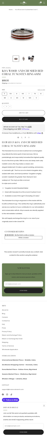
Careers (5, 317)
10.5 (30, 98)
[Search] (44, 3)
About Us (5, 310)
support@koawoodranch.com (13, 389)
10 (23, 98)
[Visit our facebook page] (3, 394)
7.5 (35, 94)
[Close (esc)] (44, 406)
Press (4, 328)
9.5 (17, 98)
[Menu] (3, 3)
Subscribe (23, 432)
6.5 (23, 94)
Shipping (4, 83)
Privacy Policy (7, 331)
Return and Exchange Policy (12, 335)
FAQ (3, 324)
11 (36, 98)
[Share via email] (29, 137)
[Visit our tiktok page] (11, 394)
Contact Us (6, 321)
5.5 (11, 94)
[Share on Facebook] (18, 137)
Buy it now (23, 119)
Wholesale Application (10, 349)
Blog (3, 314)
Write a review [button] (23, 238)
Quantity (5, 103)
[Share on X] (22, 137)
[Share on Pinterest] (25, 137)
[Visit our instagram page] (7, 394)
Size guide (41, 90)
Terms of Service (8, 346)
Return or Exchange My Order (12, 339)
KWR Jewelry (6, 68)
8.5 (5, 98)
